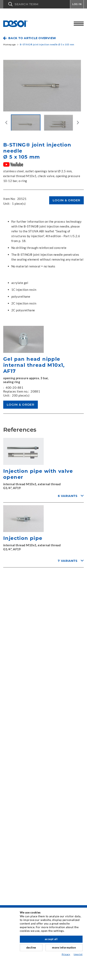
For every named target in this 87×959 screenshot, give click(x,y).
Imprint (78, 954)
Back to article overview (32, 38)
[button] (36, 4)
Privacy (66, 954)
